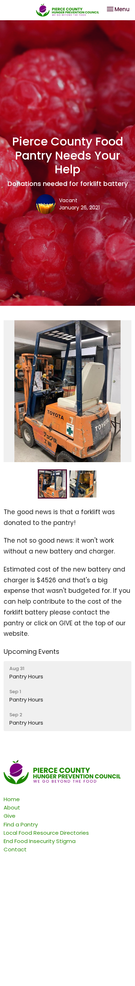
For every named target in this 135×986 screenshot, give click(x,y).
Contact (15, 849)
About (12, 807)
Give (9, 816)
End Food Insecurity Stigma (40, 841)
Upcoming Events (31, 651)
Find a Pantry (21, 824)
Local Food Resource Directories (46, 833)
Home (12, 799)
